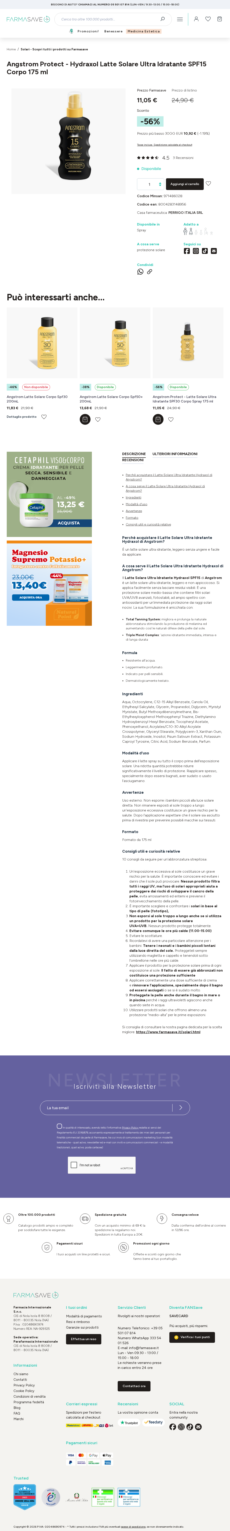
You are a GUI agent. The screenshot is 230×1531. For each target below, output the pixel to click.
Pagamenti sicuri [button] (81, 1443)
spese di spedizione (133, 1526)
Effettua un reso (83, 1339)
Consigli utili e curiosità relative (148, 524)
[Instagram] (195, 252)
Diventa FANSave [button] (186, 1307)
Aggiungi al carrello (184, 184)
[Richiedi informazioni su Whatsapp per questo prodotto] (140, 272)
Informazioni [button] (25, 1365)
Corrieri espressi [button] (81, 1404)
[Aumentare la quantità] (160, 183)
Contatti (20, 1380)
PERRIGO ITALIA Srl (185, 212)
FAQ (16, 1413)
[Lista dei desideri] (208, 19)
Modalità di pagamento (84, 1316)
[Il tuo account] (196, 19)
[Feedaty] (153, 1422)
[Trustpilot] (129, 1422)
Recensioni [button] (128, 1404)
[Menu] (180, 19)
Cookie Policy (23, 1391)
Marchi (18, 1419)
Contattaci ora (134, 1386)
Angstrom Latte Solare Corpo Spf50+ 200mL (111, 399)
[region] (68, 141)
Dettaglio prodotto (22, 417)
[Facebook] (187, 252)
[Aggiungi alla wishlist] (208, 183)
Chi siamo (20, 1374)
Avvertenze (134, 511)
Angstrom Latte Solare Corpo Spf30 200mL (37, 399)
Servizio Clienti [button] (132, 1307)
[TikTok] (204, 252)
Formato (132, 518)
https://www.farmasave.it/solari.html (168, 1032)
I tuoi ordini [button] (76, 1307)
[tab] (134, 455)
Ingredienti (133, 497)
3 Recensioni (183, 158)
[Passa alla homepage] (28, 19)
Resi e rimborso (78, 1322)
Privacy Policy (130, 1127)
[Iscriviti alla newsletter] (181, 1108)
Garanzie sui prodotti (82, 1327)
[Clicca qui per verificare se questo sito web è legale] (103, 1497)
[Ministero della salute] (77, 1497)
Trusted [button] (21, 1478)
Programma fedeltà (28, 1402)
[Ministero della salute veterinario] (129, 1497)
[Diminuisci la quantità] (160, 185)
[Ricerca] (164, 19)
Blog (16, 1408)
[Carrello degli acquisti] (219, 19)
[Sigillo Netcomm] (51, 1497)
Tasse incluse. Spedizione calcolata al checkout (164, 144)
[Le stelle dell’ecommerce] (24, 1497)
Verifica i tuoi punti (195, 1337)
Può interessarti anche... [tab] (56, 297)
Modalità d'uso (136, 504)
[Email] (213, 252)
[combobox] (109, 19)
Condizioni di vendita (29, 1397)
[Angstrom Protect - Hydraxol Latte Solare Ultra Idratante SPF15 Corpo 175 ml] (68, 136)
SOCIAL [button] (176, 1404)
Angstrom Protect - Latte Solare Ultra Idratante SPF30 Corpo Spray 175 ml (184, 399)
